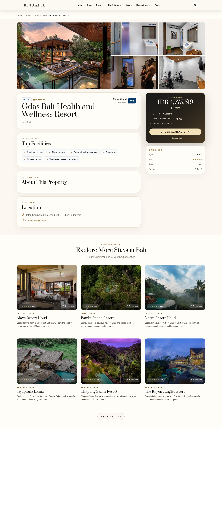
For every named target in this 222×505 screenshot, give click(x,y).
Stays (98, 5)
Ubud (36, 15)
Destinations (142, 5)
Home (79, 5)
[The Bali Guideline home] (34, 5)
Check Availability (175, 132)
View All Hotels (111, 416)
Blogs (89, 5)
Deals (157, 5)
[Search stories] (195, 5)
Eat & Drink (113, 5)
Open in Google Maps (35, 220)
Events (129, 5)
